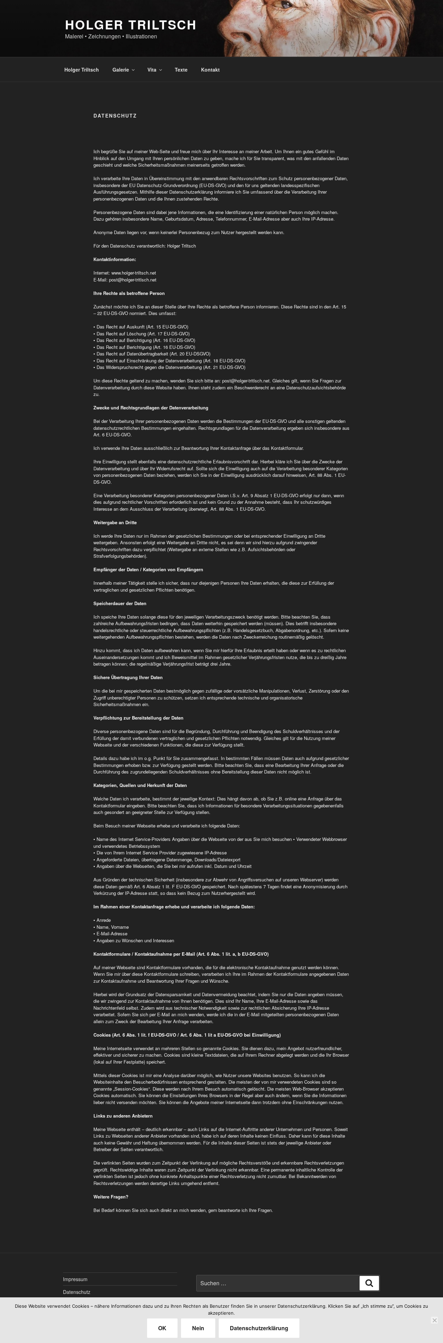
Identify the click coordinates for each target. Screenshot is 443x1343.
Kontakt (210, 69)
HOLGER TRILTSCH (131, 24)
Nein (198, 1328)
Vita (151, 69)
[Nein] (434, 1320)
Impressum (75, 1279)
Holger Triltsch (81, 69)
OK (162, 1328)
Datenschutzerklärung (259, 1328)
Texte (181, 69)
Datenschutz (76, 1291)
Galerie (120, 69)
